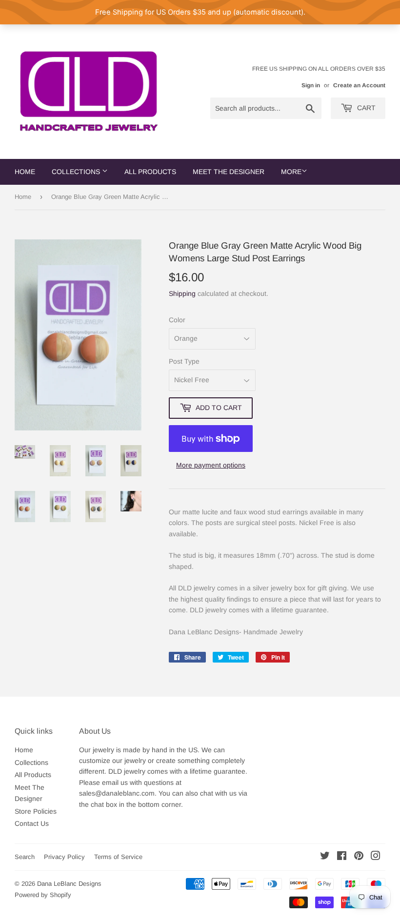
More (291, 172)
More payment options (210, 465)
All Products (150, 172)
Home (25, 172)
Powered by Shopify (43, 894)
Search (25, 856)
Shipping (182, 293)
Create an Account (359, 85)
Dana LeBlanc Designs (69, 883)
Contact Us (32, 823)
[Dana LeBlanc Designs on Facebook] (342, 857)
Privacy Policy (64, 856)
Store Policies (36, 811)
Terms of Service (118, 856)
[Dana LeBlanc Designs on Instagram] (375, 857)
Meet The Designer (228, 172)
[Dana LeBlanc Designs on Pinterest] (359, 857)
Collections (77, 172)
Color (177, 320)
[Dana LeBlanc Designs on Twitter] (325, 857)
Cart (365, 108)
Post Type (184, 361)
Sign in (310, 85)
